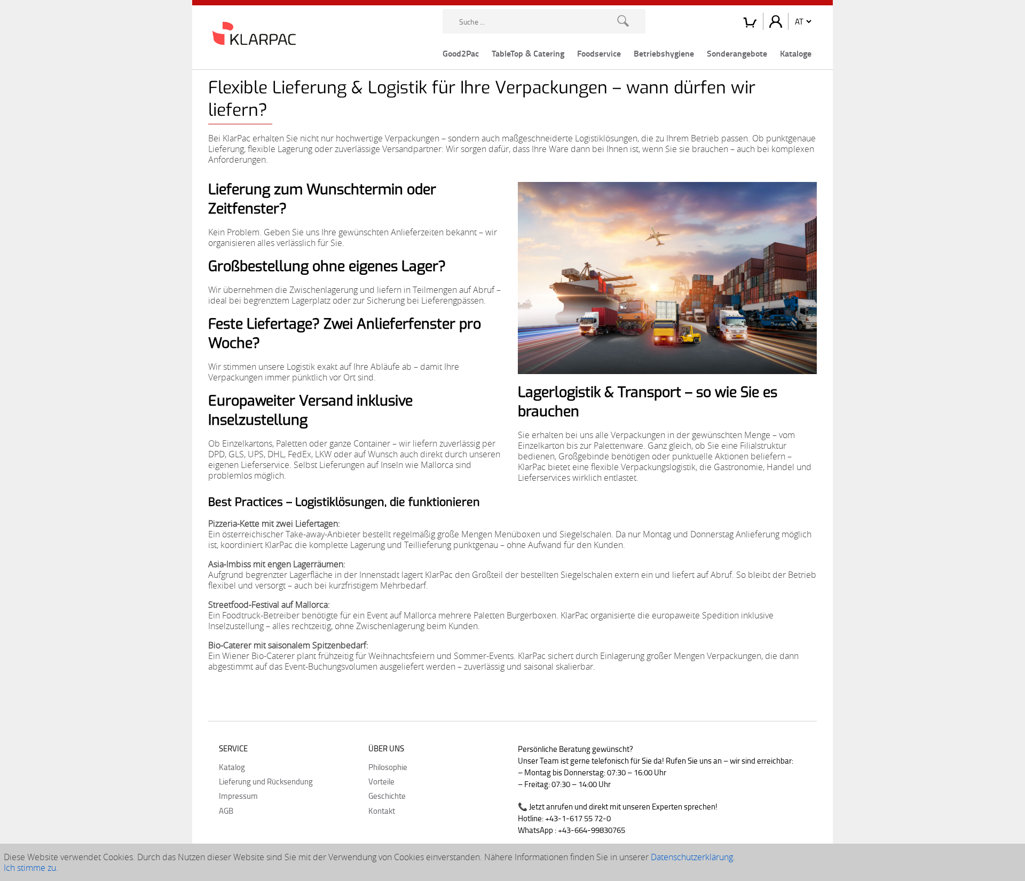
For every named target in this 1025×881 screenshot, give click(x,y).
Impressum (238, 795)
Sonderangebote (737, 53)
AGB (226, 810)
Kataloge (795, 53)
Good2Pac (461, 53)
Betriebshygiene (664, 53)
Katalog (232, 766)
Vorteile (381, 781)
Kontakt (381, 810)
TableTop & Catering (528, 53)
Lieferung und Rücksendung (266, 781)
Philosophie (387, 766)
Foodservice (599, 53)
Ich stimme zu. (31, 868)
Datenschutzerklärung (692, 857)
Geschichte (387, 795)
